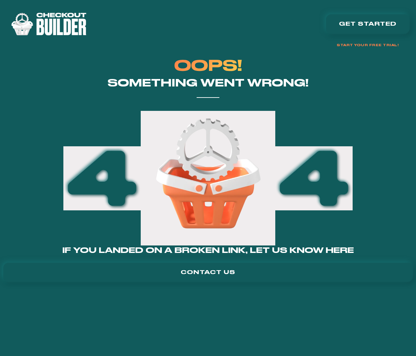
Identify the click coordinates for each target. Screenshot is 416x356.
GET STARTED (367, 23)
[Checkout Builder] (48, 24)
